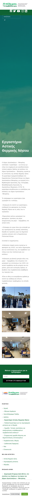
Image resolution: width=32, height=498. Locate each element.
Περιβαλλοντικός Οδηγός (11, 440)
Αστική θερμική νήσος (10, 459)
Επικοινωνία (7, 449)
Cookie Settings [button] (15, 494)
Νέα (5, 446)
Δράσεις (6, 417)
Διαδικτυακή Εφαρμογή (11, 443)
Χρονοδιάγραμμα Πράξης (11, 414)
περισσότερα (5, 494)
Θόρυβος (6, 464)
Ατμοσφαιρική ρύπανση (11, 461)
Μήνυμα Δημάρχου (10, 411)
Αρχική (6, 408)
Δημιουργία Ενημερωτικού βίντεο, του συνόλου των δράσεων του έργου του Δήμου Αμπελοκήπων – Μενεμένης (15, 476)
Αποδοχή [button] (24, 494)
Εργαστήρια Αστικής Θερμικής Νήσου (16, 420)
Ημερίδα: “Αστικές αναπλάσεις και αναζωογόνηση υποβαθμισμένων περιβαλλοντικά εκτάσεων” (14, 430)
